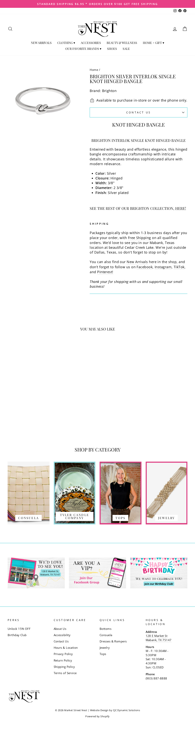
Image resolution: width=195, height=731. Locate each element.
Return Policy (63, 660)
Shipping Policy (64, 667)
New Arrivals (137, 261)
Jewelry (105, 647)
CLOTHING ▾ (66, 43)
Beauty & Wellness (122, 43)
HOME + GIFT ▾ (153, 43)
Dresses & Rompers (113, 641)
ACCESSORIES (91, 43)
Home (94, 70)
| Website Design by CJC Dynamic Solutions (114, 710)
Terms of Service (65, 673)
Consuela (106, 635)
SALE (126, 49)
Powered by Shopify (97, 716)
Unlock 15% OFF (19, 629)
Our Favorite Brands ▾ (83, 49)
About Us (60, 629)
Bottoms (105, 629)
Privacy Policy (63, 654)
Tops (103, 654)
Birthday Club (17, 635)
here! (180, 209)
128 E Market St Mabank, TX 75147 (159, 638)
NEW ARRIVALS (41, 43)
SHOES (112, 49)
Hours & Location (66, 647)
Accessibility (62, 635)
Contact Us (138, 112)
